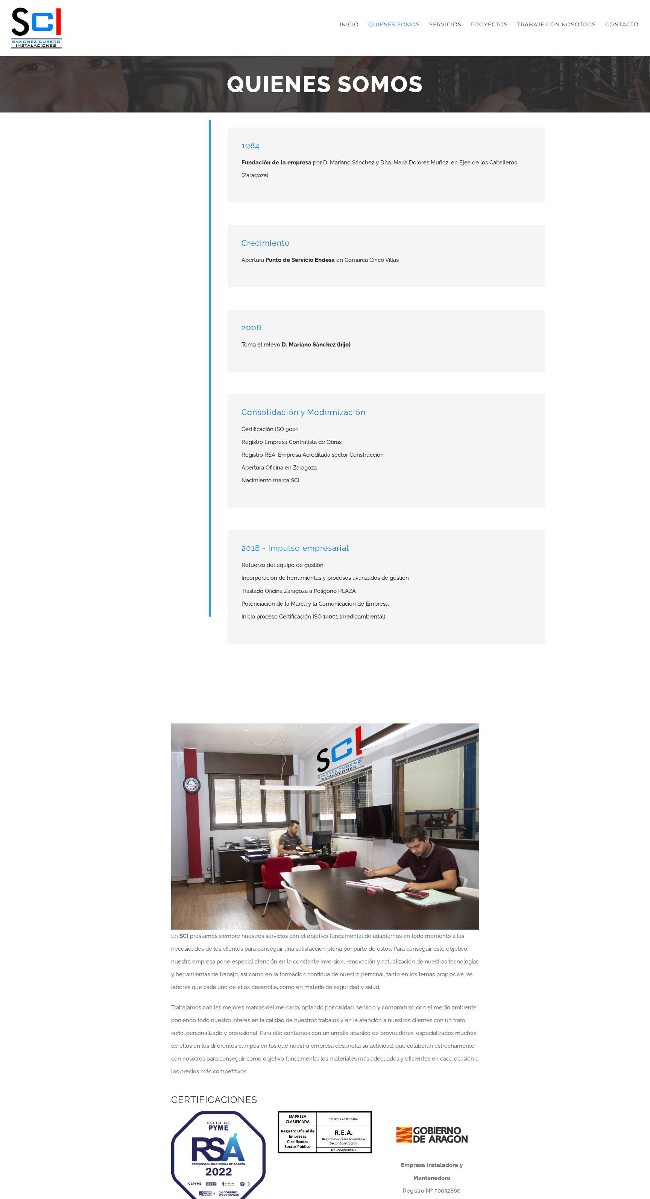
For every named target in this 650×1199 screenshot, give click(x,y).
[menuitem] (354, 24)
